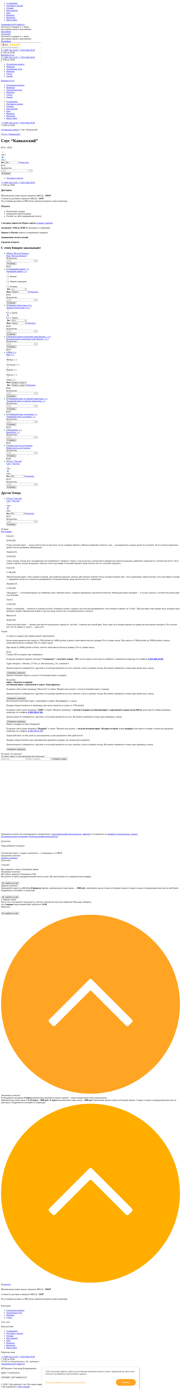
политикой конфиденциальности (66, 834)
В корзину (6, 173)
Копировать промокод (16, 673)
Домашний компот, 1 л (16, 271)
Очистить (24, 162)
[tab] (93, 178)
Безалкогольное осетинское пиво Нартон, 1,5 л (27, 339)
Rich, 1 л (10, 355)
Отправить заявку (59, 759)
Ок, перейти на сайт (10, 883)
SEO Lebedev (24, 1387)
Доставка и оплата (14, 104)
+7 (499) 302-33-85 (9, 50)
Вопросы (10, 113)
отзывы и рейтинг (45, 223)
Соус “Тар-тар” (13, 463)
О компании (11, 101)
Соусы (9, 74)
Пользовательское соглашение (14, 836)
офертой (86, 834)
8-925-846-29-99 (155, 659)
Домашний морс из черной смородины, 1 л (25, 401)
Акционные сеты (14, 69)
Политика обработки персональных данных (65, 1382)
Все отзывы (6, 531)
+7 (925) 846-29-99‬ (26, 50)
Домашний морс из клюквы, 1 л (20, 417)
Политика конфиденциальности (43, 836)
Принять (126, 1382)
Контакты (10, 116)
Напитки (10, 71)
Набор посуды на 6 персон (18, 448)
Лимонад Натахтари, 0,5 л (18, 308)
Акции (9, 76)
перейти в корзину (9, 858)
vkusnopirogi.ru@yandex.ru (13, 24)
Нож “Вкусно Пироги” (16, 256)
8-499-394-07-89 (35, 712)
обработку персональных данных (122, 834)
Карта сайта (11, 118)
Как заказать (12, 109)
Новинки (10, 66)
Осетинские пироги (15, 64)
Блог (8, 111)
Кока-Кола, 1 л (12, 432)
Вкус (8, 292)
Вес (3, 162)
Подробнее (6, 31)
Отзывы (10, 106)
